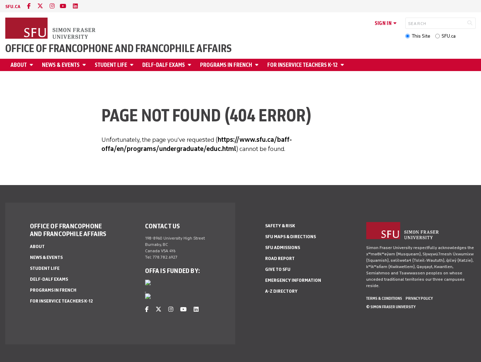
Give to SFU (278, 269)
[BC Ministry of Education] (148, 297)
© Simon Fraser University (391, 306)
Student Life (111, 65)
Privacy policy (419, 298)
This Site (421, 36)
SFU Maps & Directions (290, 237)
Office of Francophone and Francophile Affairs (118, 48)
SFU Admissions (282, 247)
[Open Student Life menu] (133, 65)
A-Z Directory (281, 291)
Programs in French (226, 65)
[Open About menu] (32, 65)
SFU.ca (449, 36)
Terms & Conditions (384, 298)
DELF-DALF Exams (163, 65)
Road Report (280, 258)
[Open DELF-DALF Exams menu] (190, 65)
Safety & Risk (280, 226)
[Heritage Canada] (148, 283)
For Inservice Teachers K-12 (302, 65)
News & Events (61, 65)
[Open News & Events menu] (85, 65)
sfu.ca (12, 6)
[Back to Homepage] (51, 29)
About (19, 65)
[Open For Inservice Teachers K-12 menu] (343, 65)
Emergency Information (293, 280)
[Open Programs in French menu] (258, 65)
